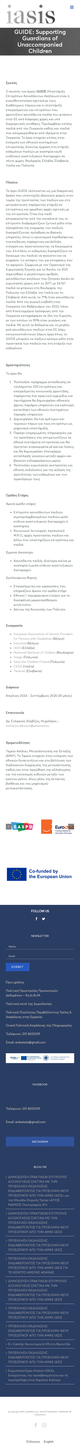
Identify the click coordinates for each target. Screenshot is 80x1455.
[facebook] (36, 918)
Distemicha (40, 1414)
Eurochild (20, 643)
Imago (18, 657)
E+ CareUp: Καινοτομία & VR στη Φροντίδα (39, 1344)
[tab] (40, 1084)
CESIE (18, 666)
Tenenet (19, 671)
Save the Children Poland (31, 662)
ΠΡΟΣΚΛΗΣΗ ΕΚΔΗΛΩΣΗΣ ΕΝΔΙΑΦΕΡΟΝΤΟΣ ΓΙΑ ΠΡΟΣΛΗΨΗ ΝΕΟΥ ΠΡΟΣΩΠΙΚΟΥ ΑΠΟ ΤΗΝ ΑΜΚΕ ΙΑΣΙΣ (38, 1245)
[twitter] (43, 918)
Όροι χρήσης (15, 982)
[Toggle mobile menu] (72, 7)
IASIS (17, 648)
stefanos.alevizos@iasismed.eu (27, 726)
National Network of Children (35, 652)
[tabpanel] (40, 1114)
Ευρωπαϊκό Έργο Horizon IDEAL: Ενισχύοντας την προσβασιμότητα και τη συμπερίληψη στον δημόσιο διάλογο (38, 1375)
